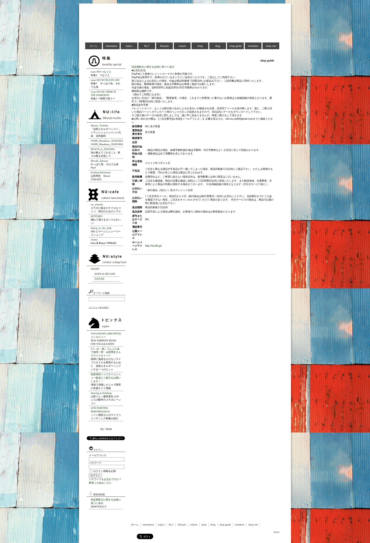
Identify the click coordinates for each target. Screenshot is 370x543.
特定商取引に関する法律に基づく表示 (153, 66)
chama (94, 239)
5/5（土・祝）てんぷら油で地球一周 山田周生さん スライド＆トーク (106, 352)
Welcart (276, 532)
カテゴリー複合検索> (99, 307)
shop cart (271, 46)
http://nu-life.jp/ (153, 245)
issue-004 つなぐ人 (101, 71)
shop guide (235, 46)
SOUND (95, 269)
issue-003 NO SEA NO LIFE (105, 80)
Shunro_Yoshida (99, 125)
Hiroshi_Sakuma (99, 161)
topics (129, 46)
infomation (111, 46)
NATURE (99, 278)
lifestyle (164, 46)
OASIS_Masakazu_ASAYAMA (107, 141)
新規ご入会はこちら (100, 482)
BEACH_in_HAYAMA (103, 149)
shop (200, 46)
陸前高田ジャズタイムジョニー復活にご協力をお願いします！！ (106, 378)
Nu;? (146, 46)
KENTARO (96, 216)
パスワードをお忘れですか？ (105, 479)
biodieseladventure (101, 172)
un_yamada (97, 204)
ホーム (93, 46)
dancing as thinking (101, 393)
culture (182, 46)
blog (217, 46)
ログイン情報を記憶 (104, 471)
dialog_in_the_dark (101, 228)
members (253, 46)
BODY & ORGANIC (105, 274)
